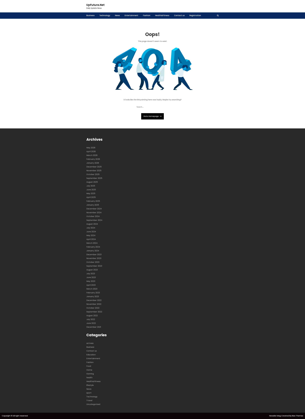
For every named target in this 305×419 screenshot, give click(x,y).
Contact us (179, 15)
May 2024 (90, 235)
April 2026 (91, 151)
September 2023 (94, 266)
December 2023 (94, 254)
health (89, 377)
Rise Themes (297, 415)
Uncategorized (93, 404)
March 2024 (92, 243)
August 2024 (92, 224)
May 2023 (90, 281)
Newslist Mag (275, 415)
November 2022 (93, 304)
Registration (195, 15)
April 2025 (91, 197)
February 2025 (93, 201)
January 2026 (92, 163)
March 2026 (91, 155)
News (117, 15)
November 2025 (93, 170)
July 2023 (90, 273)
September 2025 (94, 178)
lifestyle (90, 385)
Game (89, 370)
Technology (104, 15)
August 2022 (92, 315)
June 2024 (91, 231)
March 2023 (91, 288)
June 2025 (91, 189)
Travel (89, 400)
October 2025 (92, 174)
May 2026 (90, 147)
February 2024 (93, 247)
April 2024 (91, 239)
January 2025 (92, 205)
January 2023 (92, 296)
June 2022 (91, 323)
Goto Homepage (151, 116)
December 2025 (94, 166)
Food (88, 366)
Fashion (146, 15)
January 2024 (92, 250)
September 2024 (94, 220)
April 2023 (91, 285)
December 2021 (93, 327)
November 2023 (93, 258)
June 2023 (91, 277)
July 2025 (90, 185)
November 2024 (94, 212)
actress (90, 343)
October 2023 (92, 262)
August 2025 (92, 182)
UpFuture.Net (95, 5)
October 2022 (92, 308)
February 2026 (93, 159)
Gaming (90, 373)
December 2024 (94, 208)
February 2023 (93, 292)
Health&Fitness (162, 15)
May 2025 (90, 193)
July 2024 (90, 227)
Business (90, 15)
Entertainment (131, 15)
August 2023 (92, 269)
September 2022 (94, 311)
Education (91, 354)
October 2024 (93, 216)
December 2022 (94, 300)
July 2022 (90, 319)
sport (89, 392)
